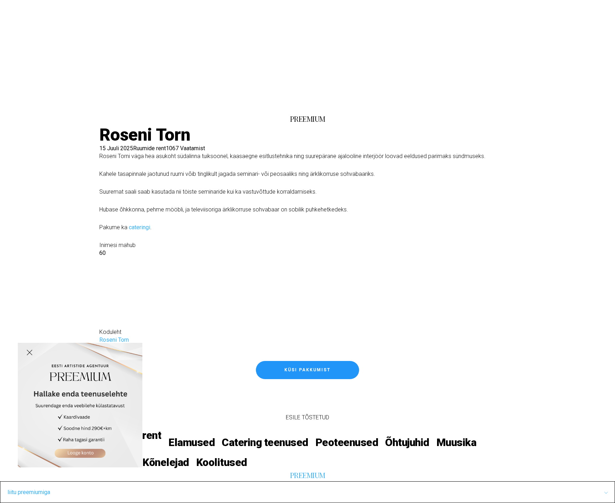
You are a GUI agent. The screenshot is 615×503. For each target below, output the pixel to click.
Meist (194, 97)
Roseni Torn (114, 339)
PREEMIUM (307, 119)
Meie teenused (138, 97)
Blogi (175, 97)
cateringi (139, 227)
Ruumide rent (149, 148)
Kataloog (97, 97)
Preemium (224, 97)
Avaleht (69, 97)
